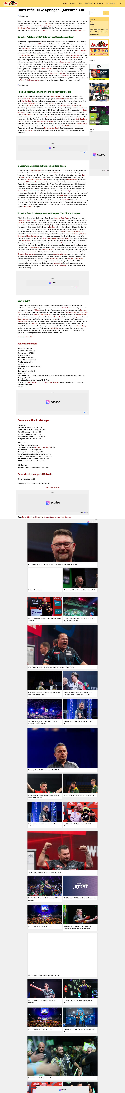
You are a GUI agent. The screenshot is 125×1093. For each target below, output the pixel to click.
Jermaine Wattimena (62, 99)
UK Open (52, 103)
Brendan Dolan (27, 101)
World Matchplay (80, 326)
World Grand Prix (47, 249)
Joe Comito (58, 263)
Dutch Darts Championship (71, 231)
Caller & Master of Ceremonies (98, 29)
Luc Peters (26, 48)
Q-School (75, 57)
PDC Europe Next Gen (34, 182)
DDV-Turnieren (45, 23)
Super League (36, 170)
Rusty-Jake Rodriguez (57, 73)
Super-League (65, 62)
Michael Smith (82, 123)
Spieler (80, 3)
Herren (92, 22)
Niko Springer (44, 517)
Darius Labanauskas (80, 108)
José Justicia (64, 75)
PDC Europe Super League (46, 26)
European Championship (26, 254)
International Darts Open (26, 99)
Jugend (92, 27)
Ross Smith (84, 312)
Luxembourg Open (24, 55)
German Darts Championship (70, 105)
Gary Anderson (23, 319)
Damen (92, 24)
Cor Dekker (21, 222)
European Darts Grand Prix (37, 179)
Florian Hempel (46, 117)
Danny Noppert (34, 247)
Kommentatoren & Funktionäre (98, 32)
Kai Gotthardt (66, 308)
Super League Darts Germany (60, 517)
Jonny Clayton (26, 240)
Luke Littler (54, 328)
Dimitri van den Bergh (51, 128)
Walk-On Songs (94, 34)
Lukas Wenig (53, 258)
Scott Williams (67, 126)
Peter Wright (31, 103)
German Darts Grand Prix (42, 314)
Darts (24, 517)
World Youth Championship (29, 80)
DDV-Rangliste (81, 50)
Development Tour (24, 28)
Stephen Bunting (70, 312)
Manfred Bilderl (54, 173)
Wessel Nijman (63, 195)
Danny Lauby (28, 105)
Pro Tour (52, 227)
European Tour (80, 30)
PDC (22, 26)
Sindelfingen (74, 317)
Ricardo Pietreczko (49, 238)
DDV (39, 44)
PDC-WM (43, 30)
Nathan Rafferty (27, 114)
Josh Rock (34, 323)
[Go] (106, 13)
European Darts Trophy (62, 218)
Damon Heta (29, 130)
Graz (56, 319)
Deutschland (35, 517)
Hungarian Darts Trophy (62, 243)
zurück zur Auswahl (25, 337)
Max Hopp (63, 265)
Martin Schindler (46, 69)
